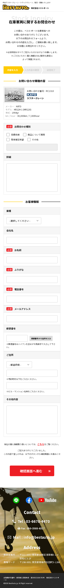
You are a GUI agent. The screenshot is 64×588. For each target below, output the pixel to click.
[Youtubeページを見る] (47, 500)
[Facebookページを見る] (29, 500)
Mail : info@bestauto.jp (34, 537)
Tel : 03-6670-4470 (34, 521)
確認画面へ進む (31, 471)
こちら (40, 444)
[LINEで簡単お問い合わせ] (16, 500)
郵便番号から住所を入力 (41, 338)
